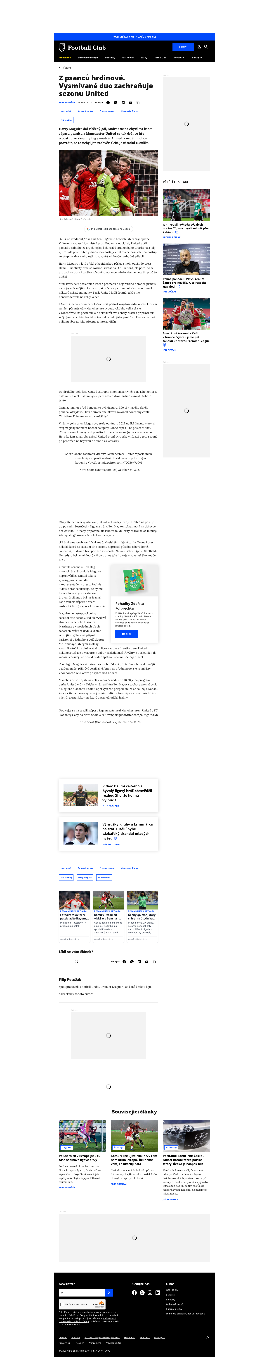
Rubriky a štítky (174, 1308)
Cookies (63, 1337)
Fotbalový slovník (175, 1304)
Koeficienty (171, 1147)
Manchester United (130, 111)
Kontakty (170, 1299)
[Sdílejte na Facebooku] (108, 102)
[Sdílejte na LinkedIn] (123, 102)
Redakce (170, 1294)
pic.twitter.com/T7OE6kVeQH (122, 462)
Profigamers (94, 1342)
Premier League (107, 111)
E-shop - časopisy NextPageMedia (102, 1337)
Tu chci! (126, 633)
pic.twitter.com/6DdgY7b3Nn (138, 715)
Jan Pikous (169, 349)
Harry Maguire (85, 877)
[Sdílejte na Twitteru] (115, 102)
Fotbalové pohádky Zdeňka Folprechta (185, 1313)
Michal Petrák (171, 237)
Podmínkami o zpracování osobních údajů (87, 1320)
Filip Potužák (67, 102)
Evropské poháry (85, 111)
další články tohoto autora (76, 994)
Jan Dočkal (169, 291)
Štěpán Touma (111, 844)
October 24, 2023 (129, 469)
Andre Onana (104, 877)
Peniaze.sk (64, 1342)
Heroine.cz (129, 1337)
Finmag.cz (159, 1337)
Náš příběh (172, 1290)
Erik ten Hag (66, 120)
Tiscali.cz (79, 1342)
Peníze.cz (145, 1337)
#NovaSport (93, 462)
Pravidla (75, 1337)
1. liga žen (66, 1147)
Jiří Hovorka (170, 1199)
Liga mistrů (66, 111)
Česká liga (118, 1147)
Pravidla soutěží (114, 1342)
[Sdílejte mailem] (130, 102)
